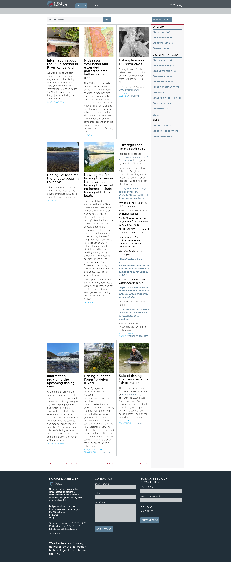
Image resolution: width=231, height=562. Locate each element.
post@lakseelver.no (67, 529)
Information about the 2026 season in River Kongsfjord (62, 64)
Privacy (148, 506)
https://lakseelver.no (62, 506)
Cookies (148, 511)
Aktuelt (81, 5)
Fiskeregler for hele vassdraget (132, 146)
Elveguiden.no (129, 394)
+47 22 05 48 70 (77, 523)
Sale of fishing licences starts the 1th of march (134, 379)
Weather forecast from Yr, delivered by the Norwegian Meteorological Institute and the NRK (68, 548)
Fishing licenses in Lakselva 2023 (133, 62)
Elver (94, 5)
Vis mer (157, 115)
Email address (150, 496)
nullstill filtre (162, 19)
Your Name (102, 483)
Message (100, 502)
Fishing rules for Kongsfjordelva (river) (97, 379)
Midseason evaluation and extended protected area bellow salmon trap (96, 69)
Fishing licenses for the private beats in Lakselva (63, 178)
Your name (147, 487)
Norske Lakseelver (63, 478)
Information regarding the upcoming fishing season (61, 381)
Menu (173, 4)
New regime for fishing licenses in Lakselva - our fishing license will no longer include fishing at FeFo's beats (99, 185)
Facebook (57, 533)
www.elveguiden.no (129, 90)
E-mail (99, 493)
